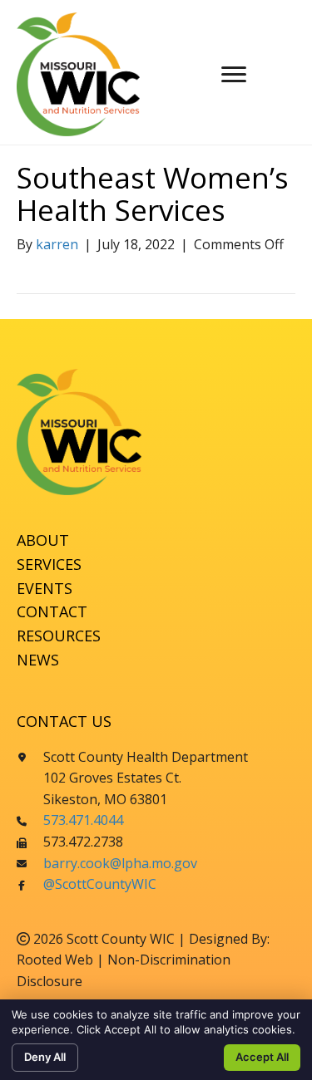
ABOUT (43, 540)
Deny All (45, 1056)
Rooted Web (55, 959)
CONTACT (52, 611)
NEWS (38, 660)
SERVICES (49, 564)
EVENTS (44, 588)
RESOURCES (59, 636)
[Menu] (234, 75)
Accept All (262, 1056)
